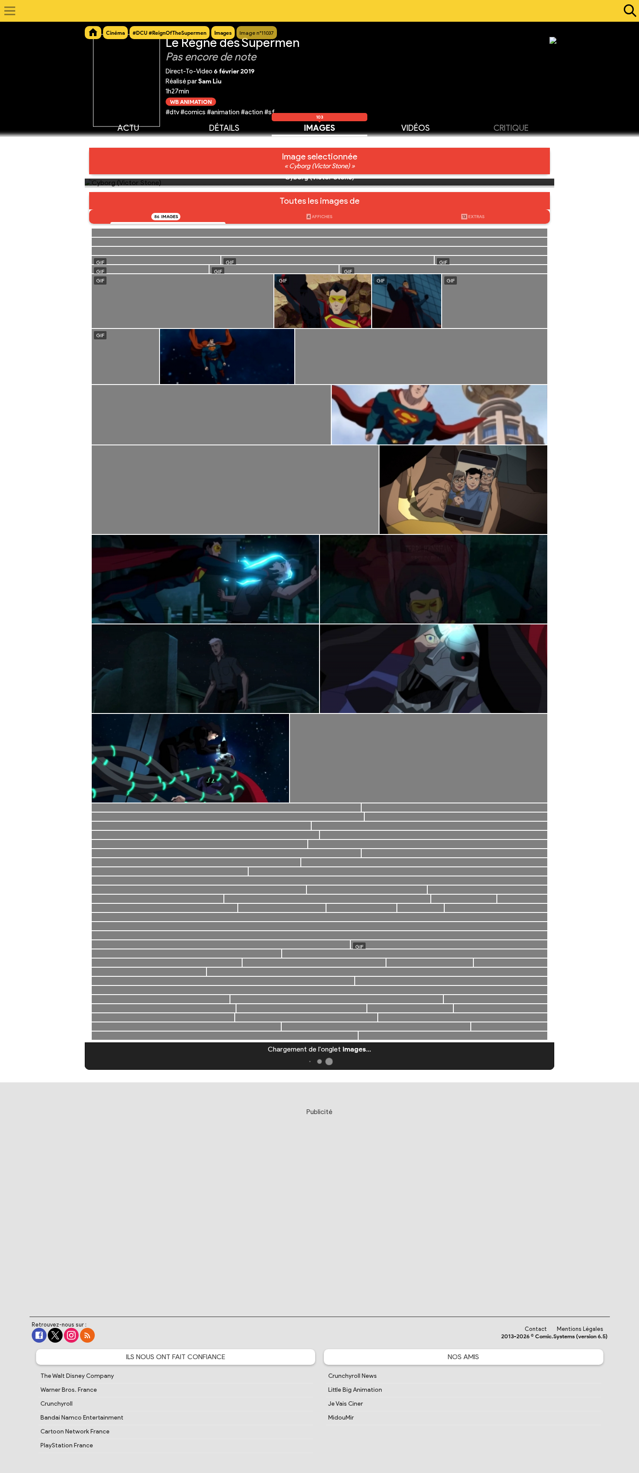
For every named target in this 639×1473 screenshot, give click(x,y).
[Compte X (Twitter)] (55, 1335)
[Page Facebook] (39, 1335)
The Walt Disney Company (77, 1376)
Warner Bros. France (68, 1389)
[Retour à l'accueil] (315, 11)
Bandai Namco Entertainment (81, 1417)
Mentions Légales (580, 1329)
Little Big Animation (355, 1389)
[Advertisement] (319, 1204)
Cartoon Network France (75, 1431)
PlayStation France (66, 1445)
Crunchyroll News (352, 1376)
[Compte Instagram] (71, 1335)
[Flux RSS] (87, 1335)
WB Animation (191, 101)
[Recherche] (628, 11)
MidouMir (341, 1417)
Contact (536, 1329)
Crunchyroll (56, 1403)
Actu (128, 128)
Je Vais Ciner (345, 1403)
